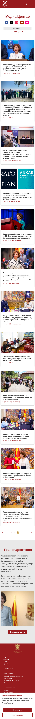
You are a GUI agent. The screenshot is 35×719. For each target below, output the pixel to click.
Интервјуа (15, 283)
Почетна (6, 690)
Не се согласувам (17, 715)
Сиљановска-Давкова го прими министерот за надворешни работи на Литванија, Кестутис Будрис (16, 436)
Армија (6, 664)
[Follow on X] (11, 22)
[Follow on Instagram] (16, 22)
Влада (5, 661)
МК (4, 682)
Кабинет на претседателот (12, 680)
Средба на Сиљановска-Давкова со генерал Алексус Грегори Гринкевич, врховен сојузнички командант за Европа (17, 319)
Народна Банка (8, 668)
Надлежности (8, 678)
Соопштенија (15, 73)
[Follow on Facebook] (6, 22)
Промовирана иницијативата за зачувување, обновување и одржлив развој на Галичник (17, 397)
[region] (17, 706)
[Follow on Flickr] (27, 22)
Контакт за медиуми (17, 632)
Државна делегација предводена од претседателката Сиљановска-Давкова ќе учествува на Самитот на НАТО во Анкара (17, 196)
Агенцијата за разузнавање (12, 666)
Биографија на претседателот (13, 676)
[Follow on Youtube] (22, 22)
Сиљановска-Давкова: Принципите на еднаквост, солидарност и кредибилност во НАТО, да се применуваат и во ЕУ (17, 68)
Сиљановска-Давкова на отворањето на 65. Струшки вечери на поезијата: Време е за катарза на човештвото (17, 236)
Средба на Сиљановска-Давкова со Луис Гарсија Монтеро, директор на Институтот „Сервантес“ (17, 358)
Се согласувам (17, 710)
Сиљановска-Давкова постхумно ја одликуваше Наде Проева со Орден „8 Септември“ (17, 475)
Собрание (7, 659)
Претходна (5, 533)
